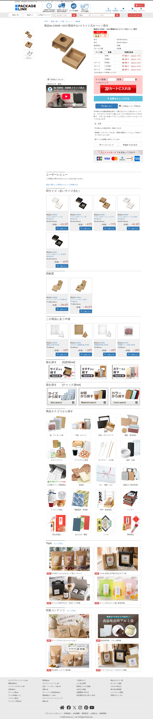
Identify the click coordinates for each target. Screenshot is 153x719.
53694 (78, 215)
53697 (54, 252)
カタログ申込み (116, 686)
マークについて (107, 145)
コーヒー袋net (13, 698)
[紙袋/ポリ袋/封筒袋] (130, 473)
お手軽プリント (43, 15)
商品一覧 (15, 15)
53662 (78, 297)
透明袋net (45, 680)
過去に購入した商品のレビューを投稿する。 (62, 185)
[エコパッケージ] (56, 449)
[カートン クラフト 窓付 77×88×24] (81, 286)
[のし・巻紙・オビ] (106, 473)
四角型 (77, 21)
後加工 (29, 15)
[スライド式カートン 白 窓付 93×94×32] (128, 203)
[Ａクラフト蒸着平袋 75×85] (81, 331)
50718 (126, 343)
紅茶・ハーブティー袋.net (51, 686)
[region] (93, 21)
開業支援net (12, 683)
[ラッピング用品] (56, 498)
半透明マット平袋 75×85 (126, 345)
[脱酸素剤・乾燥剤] (81, 498)
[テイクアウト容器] (81, 449)
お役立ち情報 (81, 689)
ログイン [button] (140, 5)
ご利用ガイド (81, 680)
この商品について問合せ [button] (131, 106)
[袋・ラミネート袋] (56, 424)
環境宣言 (85, 713)
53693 (54, 215)
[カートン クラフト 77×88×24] (57, 286)
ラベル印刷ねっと (14, 695)
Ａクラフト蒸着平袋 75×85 (79, 345)
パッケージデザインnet (16, 686)
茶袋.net (45, 689)
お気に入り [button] (107, 106)
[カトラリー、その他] (106, 449)
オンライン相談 (116, 683)
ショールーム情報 (117, 692)
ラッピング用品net (14, 701)
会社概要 (76, 713)
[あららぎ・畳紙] (81, 523)
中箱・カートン (67, 21)
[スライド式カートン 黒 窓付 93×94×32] (57, 241)
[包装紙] (81, 473)
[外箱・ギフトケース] (106, 424)
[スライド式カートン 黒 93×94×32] (81, 203)
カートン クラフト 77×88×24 (56, 299)
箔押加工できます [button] (57, 79)
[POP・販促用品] (106, 498)
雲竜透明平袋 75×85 (101, 345)
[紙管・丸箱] (130, 449)
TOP (46, 21)
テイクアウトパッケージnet (18, 680)
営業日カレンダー (117, 695)
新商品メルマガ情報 (83, 686)
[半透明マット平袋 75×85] (128, 331)
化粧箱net (11, 689)
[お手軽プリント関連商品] (56, 473)
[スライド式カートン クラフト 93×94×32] (105, 203)
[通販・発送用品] (130, 424)
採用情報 (102, 713)
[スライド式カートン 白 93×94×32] (57, 203)
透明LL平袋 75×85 (52, 345)
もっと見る (58, 543)
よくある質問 (81, 683)
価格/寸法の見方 (130, 145)
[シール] (106, 523)
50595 (78, 343)
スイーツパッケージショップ (52, 698)
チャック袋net (13, 692)
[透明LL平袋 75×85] (57, 331)
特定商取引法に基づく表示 (85, 695)
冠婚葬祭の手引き (82, 692)
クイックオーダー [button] (135, 15)
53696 (126, 215)
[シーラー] (130, 498)
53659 (54, 297)
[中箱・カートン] (81, 424)
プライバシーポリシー (53, 713)
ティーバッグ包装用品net (51, 692)
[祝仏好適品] (56, 523)
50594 (54, 343)
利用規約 (67, 713)
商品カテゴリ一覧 (117, 680)
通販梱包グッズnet (48, 695)
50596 (102, 343)
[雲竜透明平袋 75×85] (105, 331)
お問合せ (94, 713)
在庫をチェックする (119, 98)
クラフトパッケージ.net (50, 683)
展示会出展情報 (116, 689)
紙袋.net (45, 701)
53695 (102, 215)
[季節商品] (130, 523)
